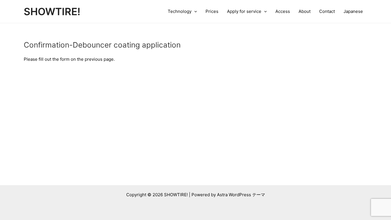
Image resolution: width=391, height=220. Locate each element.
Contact (327, 11)
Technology (179, 11)
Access (282, 11)
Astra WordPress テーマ (241, 194)
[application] (194, 11)
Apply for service (244, 11)
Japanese (353, 11)
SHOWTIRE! (52, 11)
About (305, 11)
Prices (212, 11)
